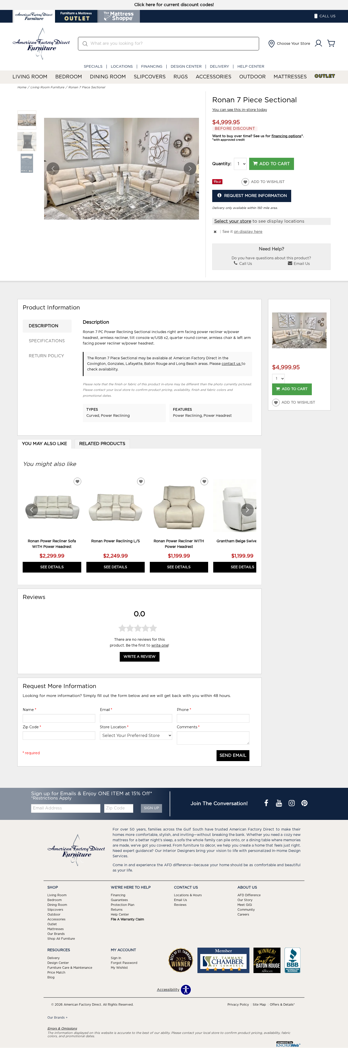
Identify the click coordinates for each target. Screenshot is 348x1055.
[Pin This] (217, 183)
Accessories (213, 77)
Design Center (186, 66)
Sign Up (151, 808)
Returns (117, 909)
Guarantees (119, 900)
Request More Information (255, 196)
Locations (122, 66)
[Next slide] (247, 510)
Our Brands (56, 933)
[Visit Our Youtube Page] (279, 803)
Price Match (56, 972)
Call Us (245, 264)
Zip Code (32, 727)
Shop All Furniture (61, 938)
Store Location (114, 727)
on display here (248, 232)
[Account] (318, 43)
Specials (93, 66)
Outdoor (252, 77)
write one (159, 645)
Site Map (259, 1004)
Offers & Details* (282, 1004)
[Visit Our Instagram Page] (292, 803)
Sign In (116, 958)
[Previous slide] (31, 510)
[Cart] (331, 43)
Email (106, 709)
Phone (184, 709)
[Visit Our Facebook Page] (266, 803)
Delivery (219, 66)
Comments (188, 727)
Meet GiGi (244, 904)
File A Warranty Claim (127, 919)
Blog (51, 977)
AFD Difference (249, 895)
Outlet (325, 76)
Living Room (29, 77)
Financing (151, 66)
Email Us (301, 264)
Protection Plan (122, 904)
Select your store (232, 221)
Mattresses (290, 77)
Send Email (233, 755)
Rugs (180, 77)
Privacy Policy (238, 1004)
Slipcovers (150, 77)
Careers (243, 914)
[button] (288, 43)
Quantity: (221, 164)
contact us (232, 364)
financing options (286, 136)
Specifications (47, 341)
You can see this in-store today (239, 110)
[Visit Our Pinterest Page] (304, 803)
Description (43, 326)
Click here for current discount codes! (174, 5)
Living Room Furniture (47, 87)
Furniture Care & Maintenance (69, 967)
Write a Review (140, 657)
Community (246, 909)
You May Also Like (44, 444)
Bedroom (68, 77)
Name (29, 709)
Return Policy (46, 356)
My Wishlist (119, 967)
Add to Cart (274, 164)
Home (21, 87)
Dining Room (108, 77)
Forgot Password (124, 962)
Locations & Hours (188, 895)
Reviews (180, 904)
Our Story (244, 900)
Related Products (102, 444)
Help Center (250, 66)
